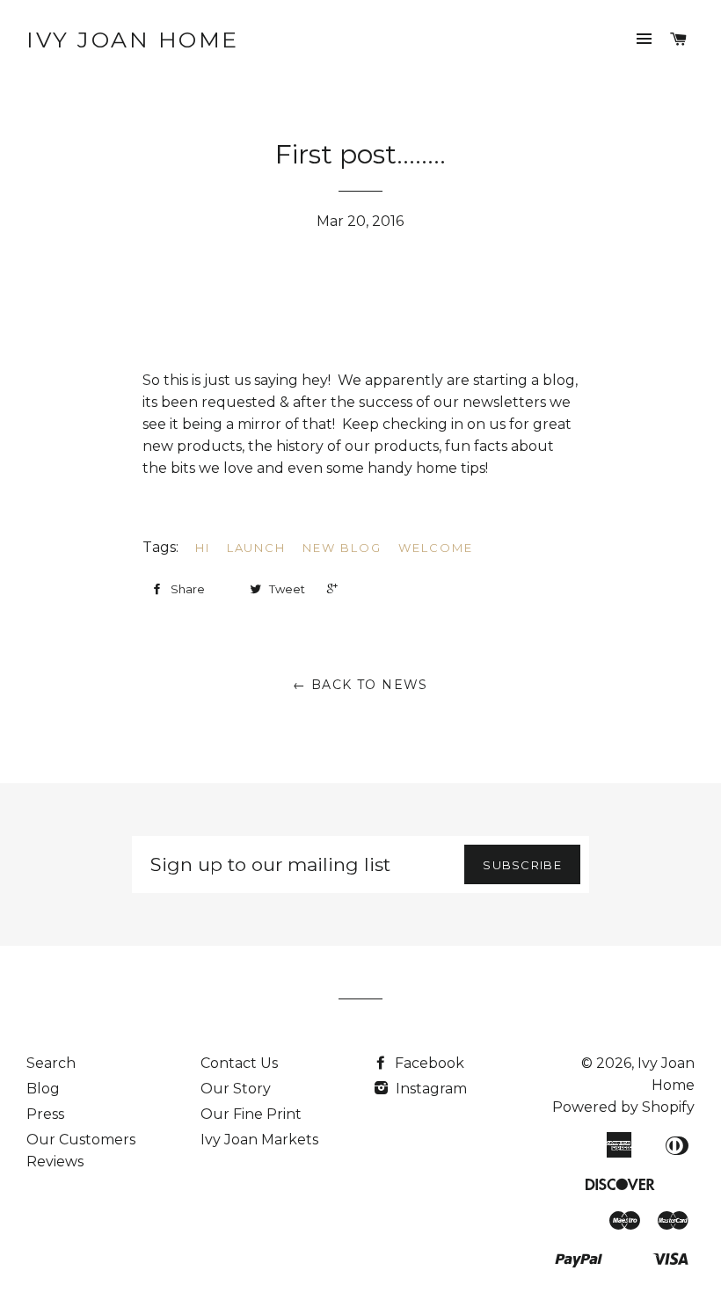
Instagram (429, 1088)
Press (45, 1114)
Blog (43, 1088)
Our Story (235, 1088)
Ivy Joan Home (132, 39)
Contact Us (239, 1063)
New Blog (342, 548)
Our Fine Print (251, 1114)
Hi (202, 548)
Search (51, 1063)
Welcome (435, 548)
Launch (257, 548)
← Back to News (360, 685)
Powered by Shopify (623, 1107)
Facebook (427, 1063)
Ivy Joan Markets (259, 1139)
